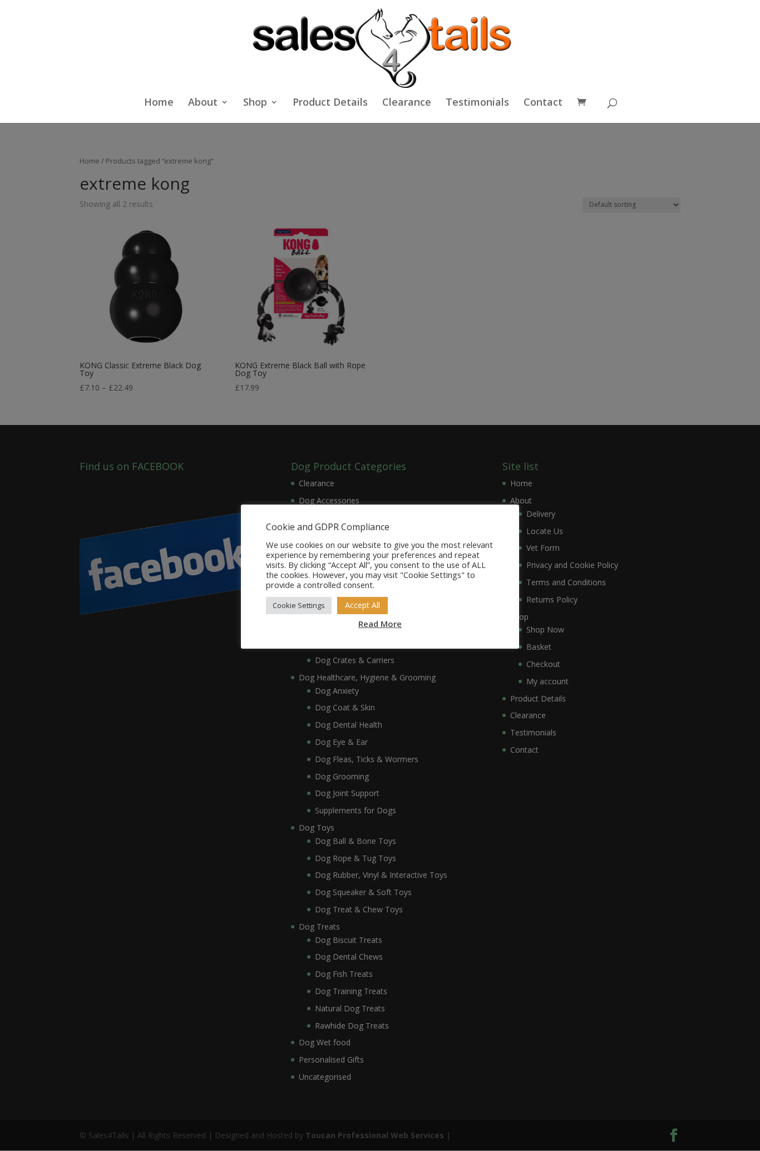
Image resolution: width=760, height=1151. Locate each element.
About (203, 103)
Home (159, 103)
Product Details (330, 103)
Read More (380, 623)
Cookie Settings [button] (299, 605)
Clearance (406, 103)
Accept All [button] (362, 605)
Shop (255, 103)
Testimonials (477, 103)
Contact (543, 103)
